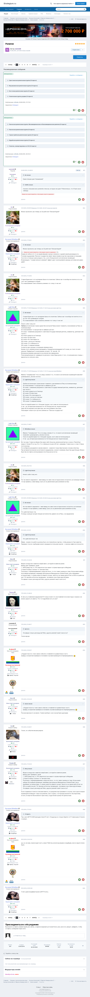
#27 (84, 424)
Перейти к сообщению (76, 75)
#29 (84, 498)
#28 (84, 466)
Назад (10, 64)
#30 (84, 530)
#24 (84, 276)
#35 (84, 699)
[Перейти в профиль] (13, 217)
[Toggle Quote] (24, 175)
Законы (23, 13)
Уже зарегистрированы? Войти (63, 3)
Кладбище (14, 264)
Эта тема (77, 9)
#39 (84, 839)
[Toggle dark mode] (51, 3)
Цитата (23, 199)
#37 (84, 764)
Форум (6, 13)
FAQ (42, 13)
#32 (84, 593)
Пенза (13, 751)
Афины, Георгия (13, 675)
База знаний (26, 50)
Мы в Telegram (9, 9)
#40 (84, 888)
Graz (13, 618)
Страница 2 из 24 (47, 64)
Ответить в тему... (20, 935)
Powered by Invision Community (45, 994)
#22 (84, 208)
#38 (84, 809)
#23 (84, 240)
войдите (74, 927)
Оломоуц (13, 778)
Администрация (33, 13)
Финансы (48, 13)
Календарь (57, 13)
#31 (84, 560)
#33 (84, 624)
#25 (84, 308)
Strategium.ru (10, 3)
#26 (84, 371)
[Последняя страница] (39, 65)
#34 (84, 650)
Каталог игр (67, 13)
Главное (19, 9)
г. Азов (14, 574)
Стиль (38, 987)
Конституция (14, 13)
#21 (84, 170)
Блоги (36, 9)
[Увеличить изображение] (74, 655)
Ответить (80, 57)
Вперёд (34, 64)
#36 (84, 727)
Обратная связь (47, 987)
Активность (28, 9)
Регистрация (81, 3)
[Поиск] (84, 9)
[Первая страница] (6, 65)
